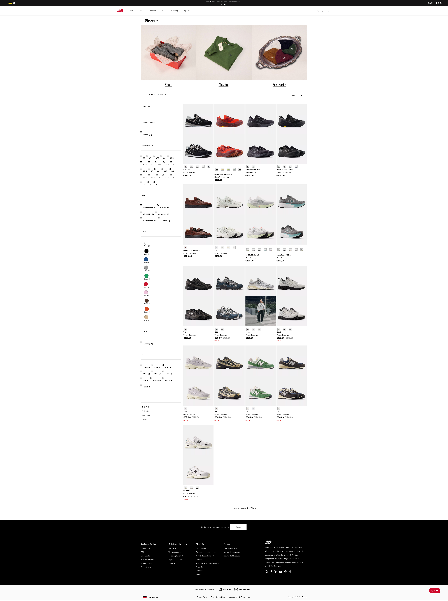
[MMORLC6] (290, 250)
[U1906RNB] (285, 329)
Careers (199, 559)
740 (184, 332)
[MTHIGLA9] (279, 167)
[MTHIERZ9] (217, 169)
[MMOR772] (302, 250)
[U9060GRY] (254, 329)
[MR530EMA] (234, 247)
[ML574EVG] (203, 167)
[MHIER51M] (228, 169)
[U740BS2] (186, 329)
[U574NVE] (254, 409)
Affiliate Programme (232, 552)
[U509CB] (191, 488)
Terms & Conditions (218, 597)
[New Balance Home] (121, 10)
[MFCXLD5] (248, 250)
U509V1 (186, 491)
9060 (247, 332)
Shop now (236, 2)
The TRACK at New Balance (207, 563)
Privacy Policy (202, 597)
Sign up (238, 527)
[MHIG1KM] (290, 167)
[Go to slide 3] (224, 4)
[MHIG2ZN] (296, 167)
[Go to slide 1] (222, 4)
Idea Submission (230, 548)
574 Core (186, 170)
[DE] (8, 3)
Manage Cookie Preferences (239, 597)
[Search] (318, 11)
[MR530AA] (228, 247)
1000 (216, 332)
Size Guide (145, 556)
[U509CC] (197, 488)
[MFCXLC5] (259, 250)
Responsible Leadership (205, 552)
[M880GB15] (248, 167)
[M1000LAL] (186, 409)
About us (199, 574)
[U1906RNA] (279, 329)
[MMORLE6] (296, 250)
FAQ (142, 552)
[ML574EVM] (186, 167)
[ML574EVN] (209, 167)
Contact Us (145, 548)
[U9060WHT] (259, 329)
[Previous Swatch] (215, 166)
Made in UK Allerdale (191, 250)
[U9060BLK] (248, 329)
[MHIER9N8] (222, 169)
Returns (171, 563)
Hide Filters (151, 94)
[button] (323, 11)
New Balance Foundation (206, 556)
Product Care (146, 563)
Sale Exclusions (147, 559)
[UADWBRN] (186, 247)
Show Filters (163, 94)
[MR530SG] (217, 247)
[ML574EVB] (191, 167)
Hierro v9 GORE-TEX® (284, 170)
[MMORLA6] (285, 250)
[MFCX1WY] (265, 250)
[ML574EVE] (197, 167)
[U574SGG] (279, 409)
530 (215, 250)
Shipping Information (177, 556)
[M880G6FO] (254, 167)
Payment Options (175, 559)
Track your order (175, 552)
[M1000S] (217, 329)
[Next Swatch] (246, 253)
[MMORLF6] (279, 250)
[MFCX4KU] (271, 250)
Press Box (200, 567)
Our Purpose (201, 548)
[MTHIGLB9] (285, 167)
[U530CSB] (222, 247)
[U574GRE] (248, 409)
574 (246, 411)
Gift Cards (172, 548)
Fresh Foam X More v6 (285, 255)
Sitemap (199, 571)
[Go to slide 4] (226, 4)
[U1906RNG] (290, 329)
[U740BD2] (217, 409)
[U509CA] (186, 488)
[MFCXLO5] (254, 250)
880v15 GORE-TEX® (252, 170)
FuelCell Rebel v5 (252, 255)
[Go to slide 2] (223, 4)
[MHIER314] (234, 169)
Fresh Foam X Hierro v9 (223, 174)
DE (153, 597)
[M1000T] (222, 329)
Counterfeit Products (232, 556)
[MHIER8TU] (240, 169)
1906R (278, 332)
